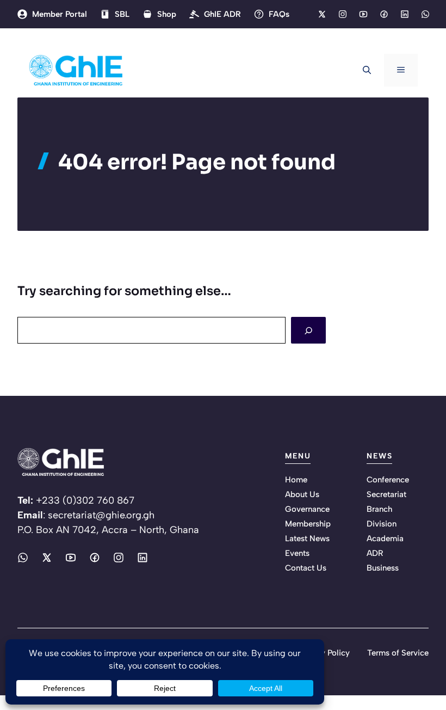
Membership (308, 524)
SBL (122, 14)
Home (296, 480)
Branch (379, 509)
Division (382, 524)
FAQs (279, 14)
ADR (375, 553)
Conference (388, 480)
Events (297, 553)
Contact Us (305, 568)
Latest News (307, 538)
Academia (385, 538)
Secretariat (386, 494)
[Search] (308, 330)
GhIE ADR (222, 14)
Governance (307, 509)
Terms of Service (398, 653)
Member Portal (59, 14)
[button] (367, 70)
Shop (166, 14)
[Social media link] (321, 14)
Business (383, 568)
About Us (302, 494)
